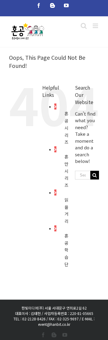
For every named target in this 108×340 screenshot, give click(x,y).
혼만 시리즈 (66, 171)
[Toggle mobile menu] (96, 26)
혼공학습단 (66, 250)
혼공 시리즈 (66, 127)
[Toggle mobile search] (84, 26)
